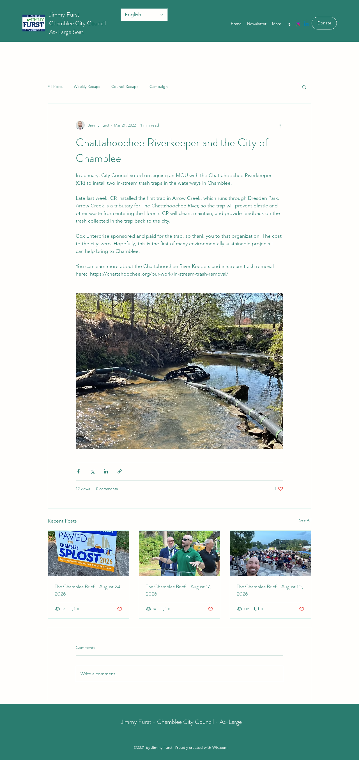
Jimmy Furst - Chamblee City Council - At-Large (181, 721)
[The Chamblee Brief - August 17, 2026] (179, 553)
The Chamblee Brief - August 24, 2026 (88, 590)
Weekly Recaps (87, 86)
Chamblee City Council (77, 23)
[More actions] (280, 125)
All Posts (55, 86)
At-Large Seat (66, 32)
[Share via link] (119, 471)
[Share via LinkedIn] (106, 471)
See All (305, 520)
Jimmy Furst (64, 14)
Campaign (158, 86)
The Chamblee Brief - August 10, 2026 (270, 590)
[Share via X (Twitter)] (92, 471)
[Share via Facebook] (78, 471)
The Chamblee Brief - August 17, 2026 (178, 590)
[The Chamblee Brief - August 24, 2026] (88, 553)
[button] (304, 86)
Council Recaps (124, 86)
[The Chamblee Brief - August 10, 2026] (270, 553)
